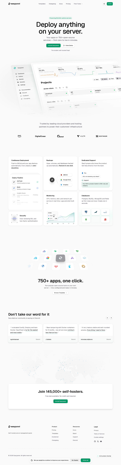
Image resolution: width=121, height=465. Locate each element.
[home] (14, 4)
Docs (61, 4)
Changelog (52, 4)
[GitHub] (95, 441)
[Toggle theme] (104, 3)
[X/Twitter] (98, 441)
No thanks (75, 460)
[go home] (14, 427)
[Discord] (101, 441)
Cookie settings (99, 437)
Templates (41, 4)
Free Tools (77, 4)
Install (109, 4)
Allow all (85, 460)
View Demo (69, 45)
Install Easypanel (53, 45)
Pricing (68, 4)
